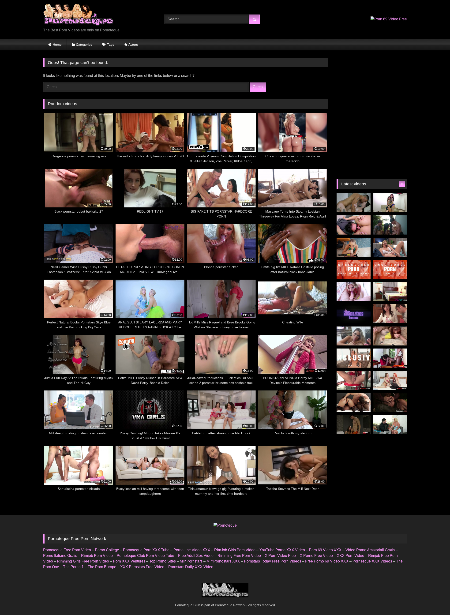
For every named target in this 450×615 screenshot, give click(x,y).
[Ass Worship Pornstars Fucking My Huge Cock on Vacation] (354, 402)
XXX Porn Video (350, 556)
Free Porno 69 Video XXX (327, 561)
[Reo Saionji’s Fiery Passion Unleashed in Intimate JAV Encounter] (354, 358)
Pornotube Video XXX (191, 550)
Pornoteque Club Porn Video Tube (145, 556)
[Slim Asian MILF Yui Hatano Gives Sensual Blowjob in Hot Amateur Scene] (354, 269)
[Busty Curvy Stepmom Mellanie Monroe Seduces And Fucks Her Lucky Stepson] (390, 424)
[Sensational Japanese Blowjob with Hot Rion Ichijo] (390, 269)
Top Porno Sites (162, 561)
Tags (110, 44)
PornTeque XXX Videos (372, 561)
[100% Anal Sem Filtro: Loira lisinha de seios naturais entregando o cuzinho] (354, 225)
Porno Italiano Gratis (60, 556)
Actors (133, 44)
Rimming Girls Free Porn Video (83, 561)
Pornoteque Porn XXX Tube (146, 550)
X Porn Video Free (280, 556)
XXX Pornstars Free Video (142, 567)
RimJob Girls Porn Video (234, 550)
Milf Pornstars (191, 561)
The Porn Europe (102, 567)
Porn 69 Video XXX (325, 550)
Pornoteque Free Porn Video (67, 550)
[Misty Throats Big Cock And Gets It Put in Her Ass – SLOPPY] (390, 336)
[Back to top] (435, 601)
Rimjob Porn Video (97, 556)
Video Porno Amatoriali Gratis (370, 550)
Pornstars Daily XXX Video (190, 567)
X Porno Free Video (316, 556)
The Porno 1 (73, 567)
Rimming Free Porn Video (239, 556)
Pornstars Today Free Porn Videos (272, 561)
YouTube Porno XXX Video (282, 550)
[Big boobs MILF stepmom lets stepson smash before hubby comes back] (390, 291)
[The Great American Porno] (354, 203)
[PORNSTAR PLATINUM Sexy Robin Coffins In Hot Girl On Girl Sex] (390, 380)
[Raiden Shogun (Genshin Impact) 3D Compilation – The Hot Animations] (354, 313)
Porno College (107, 550)
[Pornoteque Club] (78, 15)
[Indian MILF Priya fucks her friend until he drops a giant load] (354, 291)
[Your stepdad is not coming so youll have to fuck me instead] (390, 247)
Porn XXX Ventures (129, 561)
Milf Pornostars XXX (223, 561)
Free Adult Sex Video (196, 556)
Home (57, 44)
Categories (84, 44)
